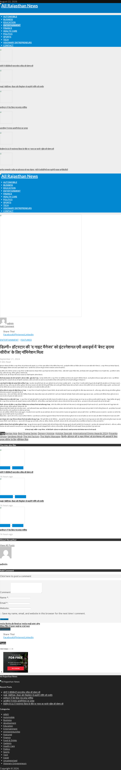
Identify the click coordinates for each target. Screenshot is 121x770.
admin (10, 323)
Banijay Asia (11, 433)
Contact (8, 45)
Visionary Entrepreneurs (17, 42)
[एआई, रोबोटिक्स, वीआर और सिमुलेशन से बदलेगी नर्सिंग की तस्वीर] (6, 81)
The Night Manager (50, 436)
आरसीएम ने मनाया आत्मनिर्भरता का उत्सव (14, 128)
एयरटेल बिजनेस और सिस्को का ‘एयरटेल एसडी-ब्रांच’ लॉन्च (20, 624)
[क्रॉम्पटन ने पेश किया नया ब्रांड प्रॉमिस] (6, 101)
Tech (6, 39)
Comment (5, 592)
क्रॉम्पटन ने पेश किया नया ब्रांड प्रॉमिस (13, 107)
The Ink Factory (31, 436)
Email (3, 602)
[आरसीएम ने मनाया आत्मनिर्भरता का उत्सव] (6, 122)
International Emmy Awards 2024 (90, 433)
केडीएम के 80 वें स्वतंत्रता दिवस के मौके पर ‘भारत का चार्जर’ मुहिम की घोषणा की (27, 149)
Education (9, 22)
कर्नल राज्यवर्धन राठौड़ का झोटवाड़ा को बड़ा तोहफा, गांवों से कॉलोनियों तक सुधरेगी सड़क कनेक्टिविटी (34, 169)
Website (4, 608)
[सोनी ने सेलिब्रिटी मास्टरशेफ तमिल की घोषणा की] (6, 60)
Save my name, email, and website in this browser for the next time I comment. (43, 613)
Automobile (10, 16)
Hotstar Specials (63, 433)
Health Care (10, 31)
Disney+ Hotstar (46, 433)
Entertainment (12, 25)
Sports (7, 36)
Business (8, 19)
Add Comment (7, 326)
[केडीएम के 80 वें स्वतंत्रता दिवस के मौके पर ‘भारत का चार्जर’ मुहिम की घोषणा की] (6, 143)
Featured (26, 339)
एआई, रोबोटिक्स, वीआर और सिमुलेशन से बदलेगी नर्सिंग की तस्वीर (22, 86)
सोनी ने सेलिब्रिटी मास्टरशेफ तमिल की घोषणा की (16, 66)
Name (4, 597)
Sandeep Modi (15, 436)
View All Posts (7, 545)
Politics (7, 33)
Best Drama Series (27, 433)
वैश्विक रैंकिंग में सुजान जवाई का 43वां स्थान (15, 626)
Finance (7, 28)
